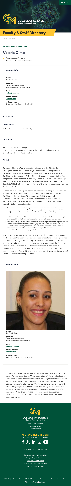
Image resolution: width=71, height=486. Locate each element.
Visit (19, 46)
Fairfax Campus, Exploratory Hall (35, 455)
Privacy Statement (57, 479)
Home (5, 39)
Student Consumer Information (36, 479)
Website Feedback (38, 482)
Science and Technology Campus (35, 463)
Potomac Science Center (35, 461)
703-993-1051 (11, 98)
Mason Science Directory (35, 466)
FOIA (26, 482)
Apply (27, 46)
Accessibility (17, 479)
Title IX (6, 479)
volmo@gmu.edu (12, 93)
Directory (12, 39)
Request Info (9, 46)
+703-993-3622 (35, 429)
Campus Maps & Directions (35, 458)
